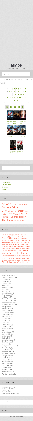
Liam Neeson (17, 246)
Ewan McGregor (19, 240)
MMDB (16, 65)
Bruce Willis (7, 238)
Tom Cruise (11, 260)
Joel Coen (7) (6, 289)
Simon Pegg (26, 255)
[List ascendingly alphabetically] (7, 106)
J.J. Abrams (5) (6, 344)
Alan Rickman (5, 234)
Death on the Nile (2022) (8, 388)
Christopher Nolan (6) (9, 305)
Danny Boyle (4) (7, 359)
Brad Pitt (29, 236)
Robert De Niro (18, 250)
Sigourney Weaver (18, 255)
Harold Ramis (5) (7, 324)
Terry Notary (4, 260)
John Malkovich (20, 244)
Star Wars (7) (6, 291)
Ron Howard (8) (7, 285)
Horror (11, 213)
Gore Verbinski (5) (8, 342)
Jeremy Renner (5, 244)
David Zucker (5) (7, 326)
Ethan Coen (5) (7, 316)
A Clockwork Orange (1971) (9, 387)
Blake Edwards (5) (8, 332)
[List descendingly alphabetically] (11, 106)
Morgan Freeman (11, 248)
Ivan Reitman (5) (7, 328)
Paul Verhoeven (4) (8, 354)
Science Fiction (18, 216)
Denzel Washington (8, 240)
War (16, 220)
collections (6, 185)
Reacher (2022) (6, 390)
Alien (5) (4, 330)
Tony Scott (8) (6, 283)
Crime (15, 207)
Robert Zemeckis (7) (9, 299)
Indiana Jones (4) (7, 361)
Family (13, 210)
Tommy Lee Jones (18, 260)
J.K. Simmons (25, 242)
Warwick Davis (26, 260)
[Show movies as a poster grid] (22, 106)
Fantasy (20, 210)
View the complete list (9, 374)
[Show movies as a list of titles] (19, 106)
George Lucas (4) (7, 356)
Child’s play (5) (6, 322)
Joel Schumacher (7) (9, 301)
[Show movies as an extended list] (15, 106)
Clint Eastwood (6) (8, 312)
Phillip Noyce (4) (7, 363)
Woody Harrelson (23, 262)
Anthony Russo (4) (8, 371)
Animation (26, 204)
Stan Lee (6, 257)
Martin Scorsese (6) (8, 310)
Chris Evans (15, 238)
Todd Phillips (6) (7, 314)
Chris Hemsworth (23, 238)
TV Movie (13, 220)
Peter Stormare (8, 250)
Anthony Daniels (18, 234)
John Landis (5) (7, 318)
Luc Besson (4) (7, 350)
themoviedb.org (20, 416)
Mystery (23, 213)
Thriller (6, 220)
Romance (6, 216)
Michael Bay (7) (7, 297)
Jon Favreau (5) (7, 336)
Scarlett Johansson (8, 255)
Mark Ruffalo (25, 246)
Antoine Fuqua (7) (8, 287)
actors (6, 189)
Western (21, 220)
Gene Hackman (6, 242)
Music (17, 214)
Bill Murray (15, 236)
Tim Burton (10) (7, 279)
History (4, 214)
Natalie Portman (22, 248)
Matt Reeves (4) (7, 369)
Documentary (22, 207)
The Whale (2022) (6, 392)
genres (5, 187)
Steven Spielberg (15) (9, 275)
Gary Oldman (27, 240)
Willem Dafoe (7, 262)
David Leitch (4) (7, 358)
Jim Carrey (13, 244)
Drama (6, 210)
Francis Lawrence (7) (9, 303)
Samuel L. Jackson (19, 253)
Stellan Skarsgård (16, 258)
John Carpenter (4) (8, 352)
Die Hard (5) (6, 338)
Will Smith (14, 262)
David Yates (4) (7, 367)
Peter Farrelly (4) (7, 348)
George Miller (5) (7, 334)
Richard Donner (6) (8, 309)
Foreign (26, 211)
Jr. (5, 246)
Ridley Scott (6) (7, 307)
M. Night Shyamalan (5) (10, 346)
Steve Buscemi (25, 258)
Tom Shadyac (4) (7, 365)
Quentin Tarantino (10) (9, 277)
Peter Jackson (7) (7, 295)
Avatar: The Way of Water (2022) (10, 393)
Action (5, 204)
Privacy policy (5, 402)
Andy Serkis (12, 234)
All (17, 100)
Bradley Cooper (22, 236)
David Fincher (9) (7, 281)
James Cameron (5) (8, 340)
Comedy (6, 207)
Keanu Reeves (9, 246)
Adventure (15, 204)
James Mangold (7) (8, 293)
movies (6, 182)
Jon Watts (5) (6, 320)
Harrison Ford (16, 242)
